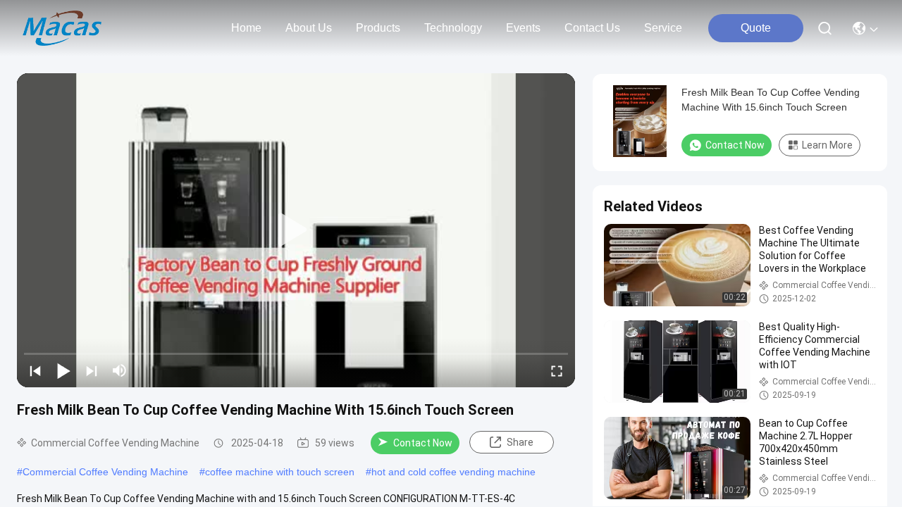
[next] (92, 370)
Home (246, 28)
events (523, 28)
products (378, 28)
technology (453, 28)
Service (663, 28)
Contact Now (422, 443)
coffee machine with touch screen (279, 471)
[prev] (35, 370)
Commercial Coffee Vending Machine (105, 471)
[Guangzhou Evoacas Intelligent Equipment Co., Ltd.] (62, 28)
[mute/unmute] (120, 370)
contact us (592, 28)
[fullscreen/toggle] (557, 370)
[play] (296, 230)
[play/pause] (63, 370)
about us (308, 28)
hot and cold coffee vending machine (453, 471)
